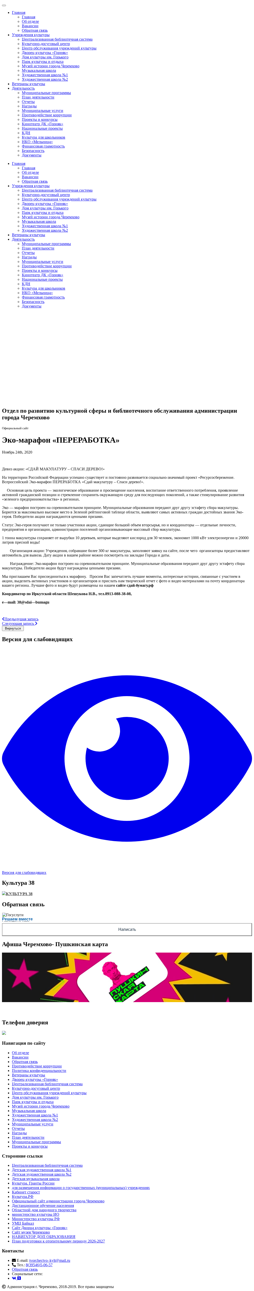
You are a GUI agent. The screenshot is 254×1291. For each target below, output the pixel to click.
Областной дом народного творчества (44, 1210)
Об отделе (30, 21)
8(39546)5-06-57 (39, 1265)
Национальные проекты (42, 128)
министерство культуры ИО (35, 1214)
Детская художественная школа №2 (41, 1174)
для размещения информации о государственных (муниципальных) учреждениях (81, 1188)
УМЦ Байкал (23, 1223)
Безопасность (33, 151)
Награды (29, 106)
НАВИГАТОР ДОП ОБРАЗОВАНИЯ (43, 1237)
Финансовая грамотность (43, 146)
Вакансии (30, 26)
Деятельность (23, 88)
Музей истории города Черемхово (50, 66)
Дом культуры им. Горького (45, 57)
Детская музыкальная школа (36, 1179)
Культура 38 (19, 894)
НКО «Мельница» (37, 142)
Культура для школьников (43, 137)
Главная (18, 12)
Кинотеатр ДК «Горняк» (42, 124)
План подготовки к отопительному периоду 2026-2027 (58, 1241)
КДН (26, 133)
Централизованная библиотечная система (57, 39)
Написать (127, 929)
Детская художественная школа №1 (41, 1170)
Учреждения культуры (31, 35)
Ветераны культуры (28, 84)
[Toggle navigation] (4, 5)
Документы (31, 155)
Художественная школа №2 (45, 79)
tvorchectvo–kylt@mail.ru (49, 1260)
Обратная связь (35, 30)
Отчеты (28, 102)
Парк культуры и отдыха (43, 61)
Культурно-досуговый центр (46, 44)
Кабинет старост (26, 1192)
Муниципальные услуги (42, 110)
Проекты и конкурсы (40, 119)
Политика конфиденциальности (39, 1070)
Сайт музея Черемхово (31, 1232)
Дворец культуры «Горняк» (45, 53)
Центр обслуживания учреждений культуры (59, 48)
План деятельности (38, 97)
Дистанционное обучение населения (43, 1205)
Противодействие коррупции (47, 115)
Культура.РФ (22, 1196)
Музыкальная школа (39, 70)
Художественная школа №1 (45, 75)
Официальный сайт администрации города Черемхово (58, 1201)
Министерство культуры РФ (36, 1219)
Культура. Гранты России (33, 1183)
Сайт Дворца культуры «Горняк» (39, 1228)
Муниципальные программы (46, 93)
